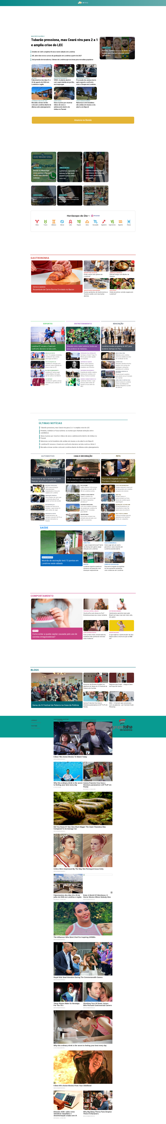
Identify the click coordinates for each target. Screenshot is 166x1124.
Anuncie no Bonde (83, 120)
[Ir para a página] (82, 3)
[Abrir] (29, 3)
